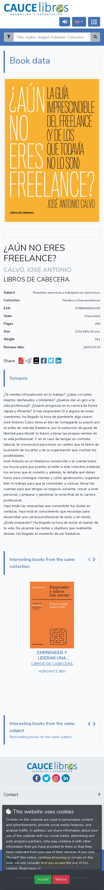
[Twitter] (46, 778)
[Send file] (28, 361)
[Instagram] (56, 778)
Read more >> (30, 868)
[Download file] (21, 361)
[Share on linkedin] (58, 361)
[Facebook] (37, 778)
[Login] (64, 21)
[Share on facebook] (43, 361)
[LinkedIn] (66, 778)
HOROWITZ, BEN (52, 671)
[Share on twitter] (51, 361)
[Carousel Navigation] (92, 559)
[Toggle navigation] (94, 22)
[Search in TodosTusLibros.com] (36, 361)
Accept (42, 879)
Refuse (61, 879)
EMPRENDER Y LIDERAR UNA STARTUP (52, 658)
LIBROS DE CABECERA (36, 279)
